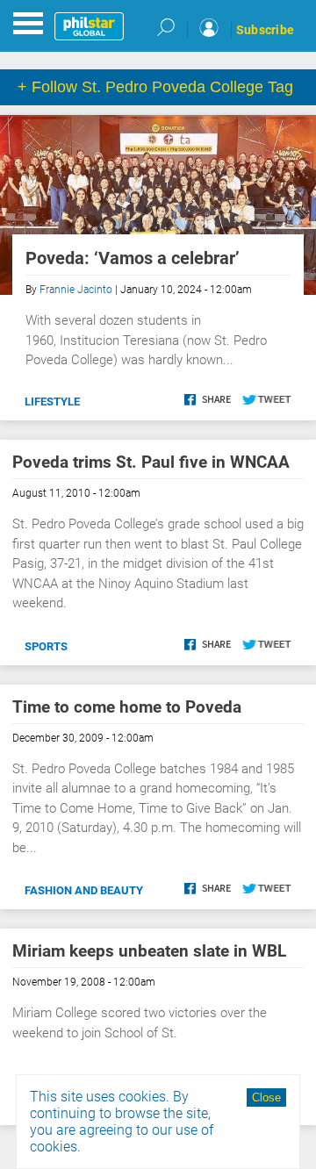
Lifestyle (52, 401)
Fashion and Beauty (84, 890)
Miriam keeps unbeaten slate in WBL (149, 951)
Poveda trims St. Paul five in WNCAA (151, 462)
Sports (46, 646)
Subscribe (265, 30)
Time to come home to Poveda (126, 707)
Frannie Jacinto (76, 289)
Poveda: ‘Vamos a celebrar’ (132, 258)
